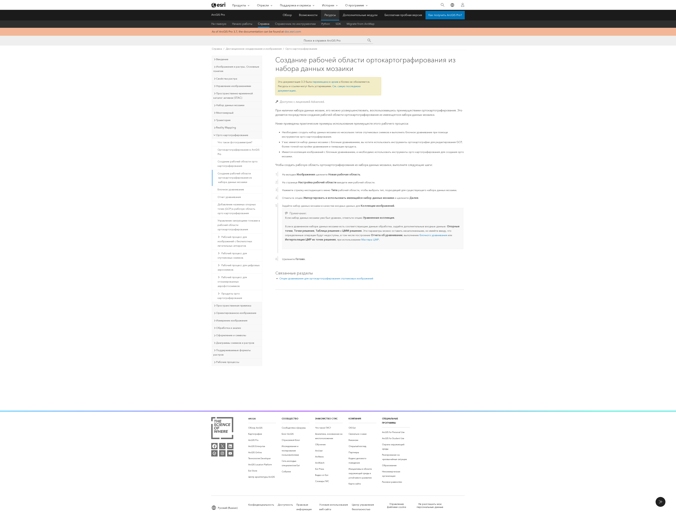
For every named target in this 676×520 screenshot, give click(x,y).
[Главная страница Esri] (218, 5)
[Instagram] (222, 453)
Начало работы (242, 24)
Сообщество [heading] (290, 418)
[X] (222, 446)
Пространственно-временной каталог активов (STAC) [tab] (233, 95)
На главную (218, 24)
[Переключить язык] (452, 5)
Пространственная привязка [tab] (233, 305)
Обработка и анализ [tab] (228, 327)
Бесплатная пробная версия (403, 15)
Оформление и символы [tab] (231, 335)
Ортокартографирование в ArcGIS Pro (238, 152)
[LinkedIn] (230, 446)
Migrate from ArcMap (360, 24)
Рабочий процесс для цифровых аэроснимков (239, 267)
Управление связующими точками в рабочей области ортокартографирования (239, 225)
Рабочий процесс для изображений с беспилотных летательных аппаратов (235, 241)
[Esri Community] (214, 453)
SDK (338, 24)
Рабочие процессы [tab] (227, 362)
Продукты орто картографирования (230, 296)
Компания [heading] (355, 418)
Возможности (308, 15)
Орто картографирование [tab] (232, 135)
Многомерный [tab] (224, 112)
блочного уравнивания (433, 235)
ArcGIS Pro (218, 14)
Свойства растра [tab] (226, 78)
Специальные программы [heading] (390, 420)
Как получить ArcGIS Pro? (445, 15)
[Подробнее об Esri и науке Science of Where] (222, 428)
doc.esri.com (292, 31)
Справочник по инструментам (295, 24)
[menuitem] (262, 428)
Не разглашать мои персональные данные (430, 506)
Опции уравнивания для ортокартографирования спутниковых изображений (326, 278)
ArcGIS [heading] (252, 418)
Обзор (287, 15)
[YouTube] (230, 453)
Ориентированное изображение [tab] (236, 313)
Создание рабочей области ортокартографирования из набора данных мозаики (235, 178)
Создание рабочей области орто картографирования (238, 163)
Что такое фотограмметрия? (235, 142)
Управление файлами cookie (396, 506)
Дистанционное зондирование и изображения (254, 48)
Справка (263, 24)
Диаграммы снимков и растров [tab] (235, 342)
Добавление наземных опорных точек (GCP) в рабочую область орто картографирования (237, 209)
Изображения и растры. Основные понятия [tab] (236, 69)
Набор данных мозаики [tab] (230, 105)
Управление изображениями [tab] (233, 86)
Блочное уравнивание (231, 189)
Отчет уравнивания (229, 197)
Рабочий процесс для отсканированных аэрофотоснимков (232, 282)
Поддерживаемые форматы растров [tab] (232, 352)
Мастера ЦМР (370, 239)
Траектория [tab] (223, 120)
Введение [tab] (222, 59)
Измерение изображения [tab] (231, 320)
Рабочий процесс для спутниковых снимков (232, 255)
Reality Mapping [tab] (226, 127)
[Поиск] (442, 5)
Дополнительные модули (360, 15)
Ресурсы (330, 15)
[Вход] (462, 5)
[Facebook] (214, 446)
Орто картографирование (301, 48)
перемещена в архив (325, 81)
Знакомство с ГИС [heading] (326, 418)
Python (325, 24)
